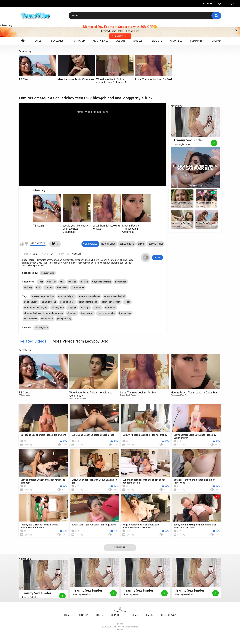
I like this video (22, 244)
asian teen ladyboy (111, 302)
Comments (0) (156, 244)
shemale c (110, 307)
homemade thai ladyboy (35, 307)
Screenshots (127, 244)
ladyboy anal (58, 307)
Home (23, 41)
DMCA (149, 615)
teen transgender (106, 313)
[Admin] (146, 257)
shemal (97, 307)
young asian (47, 319)
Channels (176, 40)
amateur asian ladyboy (43, 296)
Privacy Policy (120, 611)
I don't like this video (26, 244)
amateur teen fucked (114, 296)
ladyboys (72, 307)
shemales (72, 313)
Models (137, 40)
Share (141, 244)
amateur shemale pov (89, 296)
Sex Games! (207, 3)
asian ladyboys (49, 302)
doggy (127, 302)
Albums (120, 40)
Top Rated (78, 40)
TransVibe (116, 627)
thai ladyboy (125, 313)
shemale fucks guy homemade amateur (43, 313)
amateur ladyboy (66, 296)
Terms (134, 615)
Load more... (120, 547)
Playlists (156, 40)
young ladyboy (64, 319)
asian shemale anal (88, 302)
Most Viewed (100, 40)
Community (197, 40)
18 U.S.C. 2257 (168, 615)
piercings (85, 307)
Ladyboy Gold (47, 273)
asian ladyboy (30, 302)
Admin (157, 257)
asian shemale (67, 302)
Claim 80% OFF (120, 36)
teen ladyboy (87, 313)
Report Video (108, 244)
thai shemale (30, 319)
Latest (38, 40)
